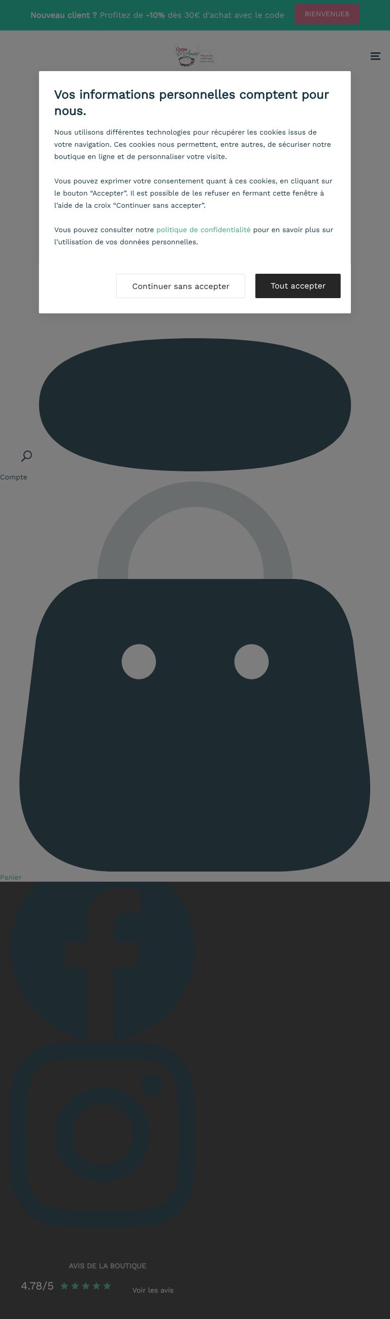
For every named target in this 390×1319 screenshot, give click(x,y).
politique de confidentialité (203, 230)
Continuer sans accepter (181, 286)
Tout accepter (298, 286)
